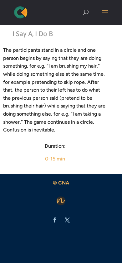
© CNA (61, 183)
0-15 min (55, 159)
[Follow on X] (67, 220)
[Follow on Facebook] (55, 220)
